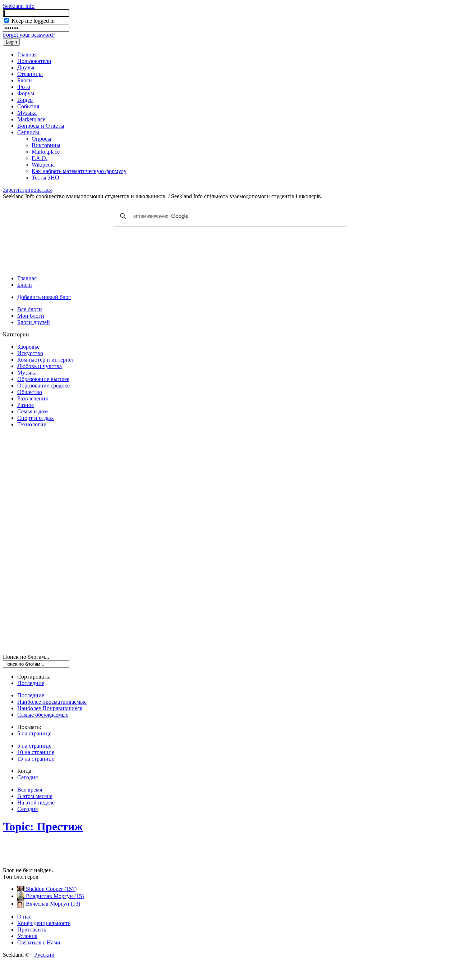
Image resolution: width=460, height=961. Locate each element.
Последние (30, 683)
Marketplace (31, 119)
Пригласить (31, 929)
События (28, 106)
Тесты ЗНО (45, 177)
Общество (29, 392)
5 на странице (34, 733)
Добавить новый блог (44, 297)
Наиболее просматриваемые (52, 702)
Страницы (30, 74)
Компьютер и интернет (45, 360)
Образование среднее (43, 385)
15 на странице (35, 759)
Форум (25, 93)
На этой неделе (36, 802)
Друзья (25, 67)
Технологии (32, 424)
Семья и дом (32, 411)
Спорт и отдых (35, 418)
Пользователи (34, 61)
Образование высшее (43, 379)
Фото (23, 87)
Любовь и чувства (39, 366)
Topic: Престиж (43, 826)
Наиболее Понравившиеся (49, 708)
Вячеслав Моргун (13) (52, 904)
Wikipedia (43, 165)
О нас (24, 917)
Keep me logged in (32, 21)
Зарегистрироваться (27, 190)
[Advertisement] (230, 250)
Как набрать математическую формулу (79, 171)
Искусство (30, 353)
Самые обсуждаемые (42, 715)
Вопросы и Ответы (40, 126)
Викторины (46, 145)
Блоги (24, 80)
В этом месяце (34, 796)
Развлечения (32, 398)
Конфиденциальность (43, 923)
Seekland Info (18, 6)
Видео (25, 100)
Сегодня (27, 777)
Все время (29, 790)
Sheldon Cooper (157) (50, 889)
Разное (25, 405)
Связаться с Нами (38, 942)
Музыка (27, 113)
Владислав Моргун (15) (54, 896)
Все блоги (29, 309)
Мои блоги (30, 316)
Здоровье (28, 347)
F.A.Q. (39, 158)
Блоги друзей (33, 322)
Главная (27, 54)
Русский (44, 955)
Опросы (41, 139)
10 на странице (35, 752)
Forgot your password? (29, 35)
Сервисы (29, 132)
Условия (27, 936)
